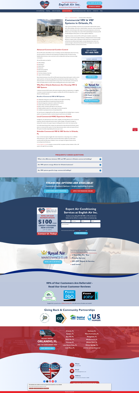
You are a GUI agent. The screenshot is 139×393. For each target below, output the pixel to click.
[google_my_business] (56, 381)
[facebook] (44, 381)
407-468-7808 (81, 216)
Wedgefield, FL (92, 337)
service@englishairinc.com (80, 371)
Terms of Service (82, 230)
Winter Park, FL (91, 342)
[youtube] (53, 381)
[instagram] (50, 381)
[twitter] (47, 381)
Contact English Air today (42, 144)
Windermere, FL (91, 339)
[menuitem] (41, 11)
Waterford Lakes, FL (92, 334)
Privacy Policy (77, 230)
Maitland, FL (92, 331)
